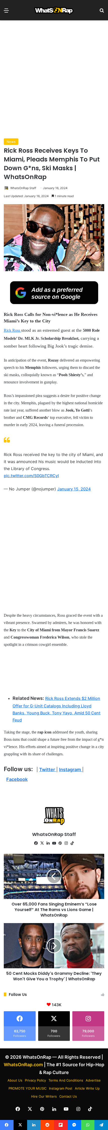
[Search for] (101, 12)
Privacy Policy (35, 1080)
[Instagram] (66, 843)
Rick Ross (12, 330)
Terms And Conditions (65, 1080)
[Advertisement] (54, 79)
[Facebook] (36, 843)
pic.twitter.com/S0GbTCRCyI (31, 475)
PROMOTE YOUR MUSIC (27, 1088)
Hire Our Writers (44, 1096)
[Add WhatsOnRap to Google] (54, 302)
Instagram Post (60, 1088)
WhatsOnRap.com (23, 1064)
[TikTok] (72, 843)
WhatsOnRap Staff (23, 188)
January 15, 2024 (74, 488)
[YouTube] (54, 843)
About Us (15, 1080)
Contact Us (68, 1096)
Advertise (93, 1080)
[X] (42, 843)
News (11, 142)
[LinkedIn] (48, 843)
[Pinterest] (60, 843)
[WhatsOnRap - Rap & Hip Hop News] (54, 10)
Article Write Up (87, 1088)
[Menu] (6, 12)
